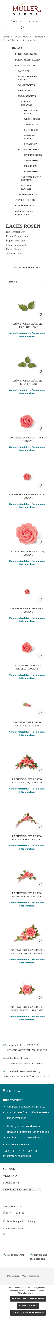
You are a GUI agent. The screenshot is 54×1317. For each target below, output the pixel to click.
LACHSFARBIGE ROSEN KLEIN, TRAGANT (27, 496)
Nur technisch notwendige (28, 1298)
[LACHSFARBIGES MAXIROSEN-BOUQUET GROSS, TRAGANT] (27, 931)
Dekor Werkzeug (26, 54)
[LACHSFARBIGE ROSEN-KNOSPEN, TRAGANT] (27, 704)
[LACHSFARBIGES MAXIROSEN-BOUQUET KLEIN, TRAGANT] (27, 988)
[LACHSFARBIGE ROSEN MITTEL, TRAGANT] (27, 647)
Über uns (16, 21)
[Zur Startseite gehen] (27, 9)
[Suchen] (14, 28)
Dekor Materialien (27, 60)
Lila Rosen (30, 166)
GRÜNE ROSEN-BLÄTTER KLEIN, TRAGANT (27, 382)
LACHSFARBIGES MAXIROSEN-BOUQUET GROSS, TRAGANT (27, 952)
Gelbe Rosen (31, 161)
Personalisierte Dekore (28, 78)
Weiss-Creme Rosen (31, 112)
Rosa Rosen (31, 144)
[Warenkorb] (38, 28)
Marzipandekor (27, 194)
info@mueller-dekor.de (17, 1155)
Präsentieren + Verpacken (25, 213)
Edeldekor (24, 91)
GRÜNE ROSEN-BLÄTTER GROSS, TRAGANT (27, 325)
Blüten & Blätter (26, 187)
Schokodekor (26, 85)
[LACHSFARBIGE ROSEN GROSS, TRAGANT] (27, 419)
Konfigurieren (28, 1306)
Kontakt (34, 21)
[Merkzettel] (22, 28)
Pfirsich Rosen (33, 155)
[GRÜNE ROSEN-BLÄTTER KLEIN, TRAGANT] (27, 362)
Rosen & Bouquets (27, 103)
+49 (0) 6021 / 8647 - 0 (20, 1151)
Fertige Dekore (25, 65)
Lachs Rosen (31, 150)
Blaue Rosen (31, 172)
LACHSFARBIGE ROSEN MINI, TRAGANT (27, 610)
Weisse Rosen (32, 119)
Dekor (17, 47)
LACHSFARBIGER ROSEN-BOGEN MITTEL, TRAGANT (27, 895)
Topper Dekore (25, 200)
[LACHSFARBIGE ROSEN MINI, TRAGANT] (27, 590)
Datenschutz (13, 1276)
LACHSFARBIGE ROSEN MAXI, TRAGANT (27, 553)
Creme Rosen (31, 124)
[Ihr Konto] (31, 28)
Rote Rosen (31, 130)
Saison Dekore (24, 205)
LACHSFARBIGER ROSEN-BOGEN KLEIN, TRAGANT (27, 838)
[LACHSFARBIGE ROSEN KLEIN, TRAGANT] (27, 476)
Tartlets (23, 71)
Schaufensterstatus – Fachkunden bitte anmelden (27, 335)
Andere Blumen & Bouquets (31, 178)
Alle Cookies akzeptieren (28, 1313)
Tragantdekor (27, 96)
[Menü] (5, 28)
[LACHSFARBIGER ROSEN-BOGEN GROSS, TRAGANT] (27, 761)
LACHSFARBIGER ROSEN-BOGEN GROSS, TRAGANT (27, 781)
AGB (24, 1276)
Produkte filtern (29, 268)
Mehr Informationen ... (27, 1293)
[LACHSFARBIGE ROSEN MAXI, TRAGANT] (27, 533)
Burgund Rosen (29, 137)
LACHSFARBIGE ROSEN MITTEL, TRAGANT (27, 667)
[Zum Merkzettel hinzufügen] (40, 315)
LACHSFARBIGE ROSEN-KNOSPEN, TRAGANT (27, 724)
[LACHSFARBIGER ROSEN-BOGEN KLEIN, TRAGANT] (27, 817)
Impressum (34, 1276)
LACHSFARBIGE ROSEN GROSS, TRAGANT (27, 439)
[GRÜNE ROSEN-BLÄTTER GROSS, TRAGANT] (27, 305)
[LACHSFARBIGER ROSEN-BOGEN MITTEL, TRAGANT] (27, 874)
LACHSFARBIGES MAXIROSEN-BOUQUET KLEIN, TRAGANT (27, 1009)
